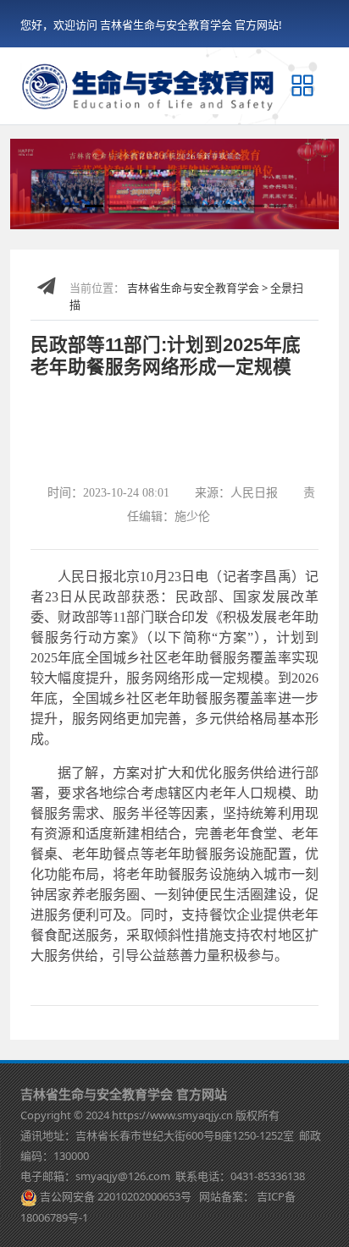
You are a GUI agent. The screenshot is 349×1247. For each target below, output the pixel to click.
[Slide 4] (140, 206)
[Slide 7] (209, 206)
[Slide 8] (232, 206)
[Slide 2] (93, 206)
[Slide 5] (163, 206)
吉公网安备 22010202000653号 (115, 1196)
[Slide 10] (278, 206)
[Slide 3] (117, 206)
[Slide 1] (71, 206)
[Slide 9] (255, 206)
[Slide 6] (186, 206)
